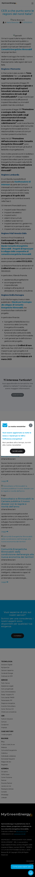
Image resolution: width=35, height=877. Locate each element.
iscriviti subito (18, 451)
